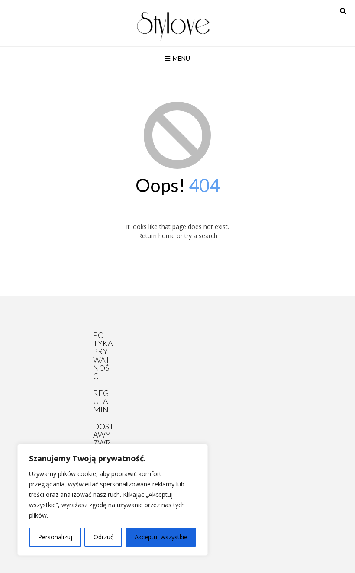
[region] (112, 500)
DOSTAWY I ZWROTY (103, 439)
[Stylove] (174, 25)
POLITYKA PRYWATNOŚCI (103, 355)
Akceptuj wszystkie (161, 537)
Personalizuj (55, 537)
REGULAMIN (101, 401)
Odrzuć (103, 537)
